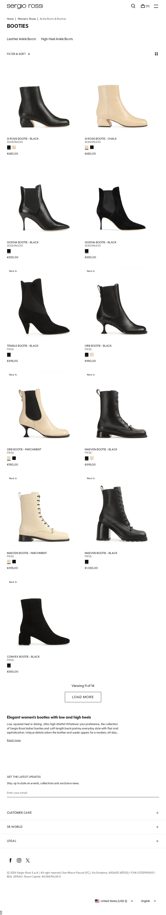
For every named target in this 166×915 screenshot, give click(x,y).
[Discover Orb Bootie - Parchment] (44, 409)
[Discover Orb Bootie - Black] (122, 305)
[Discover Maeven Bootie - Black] (122, 409)
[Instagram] (19, 860)
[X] (27, 860)
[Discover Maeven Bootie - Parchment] (44, 512)
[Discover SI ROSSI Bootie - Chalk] (122, 98)
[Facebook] (10, 860)
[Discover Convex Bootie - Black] (44, 616)
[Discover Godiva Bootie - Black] (44, 202)
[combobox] (111, 901)
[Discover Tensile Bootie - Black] (44, 305)
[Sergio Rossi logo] (67, 6)
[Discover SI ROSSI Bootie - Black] (44, 98)
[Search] (133, 6)
